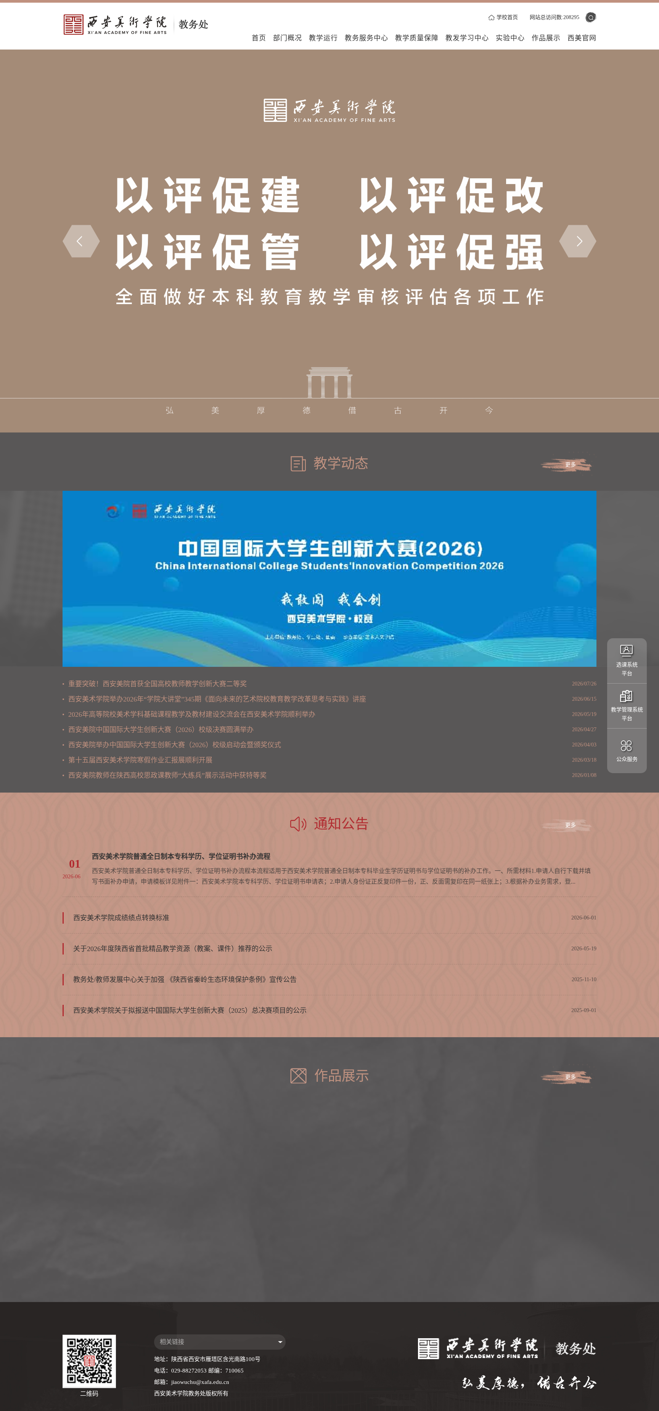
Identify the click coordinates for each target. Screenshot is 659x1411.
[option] (329, 241)
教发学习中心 (467, 38)
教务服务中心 (366, 38)
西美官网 (581, 38)
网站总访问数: (554, 17)
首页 (259, 38)
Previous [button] (81, 241)
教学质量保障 (417, 38)
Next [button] (577, 241)
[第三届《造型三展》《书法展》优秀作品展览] (526, 1182)
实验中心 (510, 38)
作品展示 (546, 38)
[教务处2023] (141, 24)
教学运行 (323, 38)
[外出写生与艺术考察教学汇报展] (526, 1264)
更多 (570, 464)
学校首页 (507, 17)
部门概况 (287, 38)
